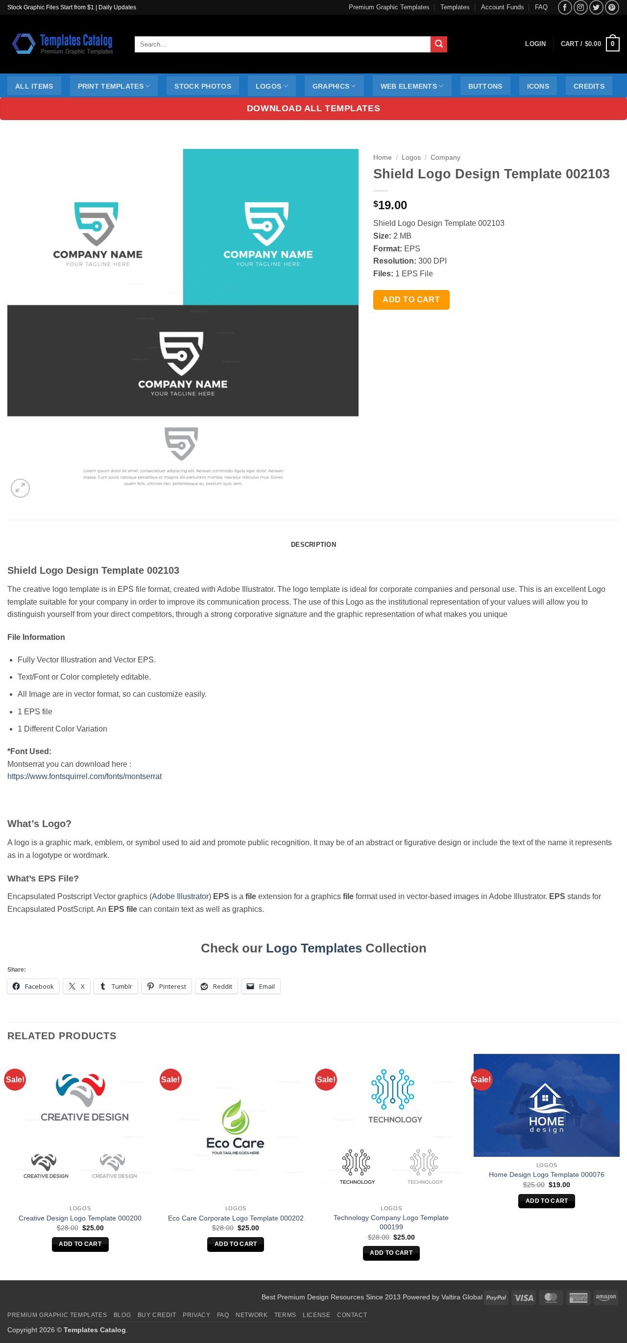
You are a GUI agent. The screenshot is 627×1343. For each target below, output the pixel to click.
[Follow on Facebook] (565, 7)
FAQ (541, 7)
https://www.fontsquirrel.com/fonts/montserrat (84, 776)
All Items (34, 86)
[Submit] (439, 44)
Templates (455, 7)
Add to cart (411, 299)
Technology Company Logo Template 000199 (391, 1222)
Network (251, 1315)
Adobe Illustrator (180, 896)
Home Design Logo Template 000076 (546, 1174)
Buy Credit (157, 1315)
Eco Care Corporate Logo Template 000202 (236, 1218)
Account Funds (502, 7)
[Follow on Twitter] (596, 7)
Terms (285, 1315)
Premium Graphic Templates (389, 7)
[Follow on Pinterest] (612, 7)
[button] (590, 44)
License (316, 1315)
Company (445, 157)
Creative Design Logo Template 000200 (80, 1218)
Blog (122, 1315)
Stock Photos (202, 86)
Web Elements (409, 86)
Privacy (196, 1315)
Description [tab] (313, 544)
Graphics (331, 86)
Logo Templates (314, 948)
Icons (538, 86)
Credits (589, 86)
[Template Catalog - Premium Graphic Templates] (63, 44)
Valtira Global (461, 1297)
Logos (268, 86)
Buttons (485, 86)
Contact (352, 1315)
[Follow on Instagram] (581, 7)
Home (382, 157)
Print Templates (111, 86)
